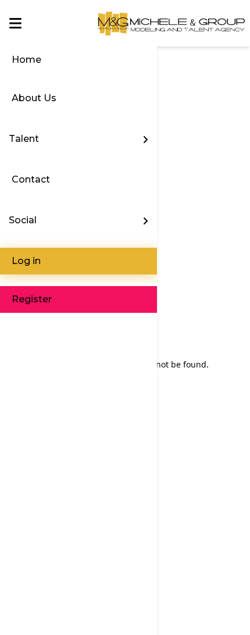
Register (32, 299)
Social (23, 220)
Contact (31, 179)
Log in (26, 260)
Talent (24, 138)
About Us (34, 98)
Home (26, 59)
